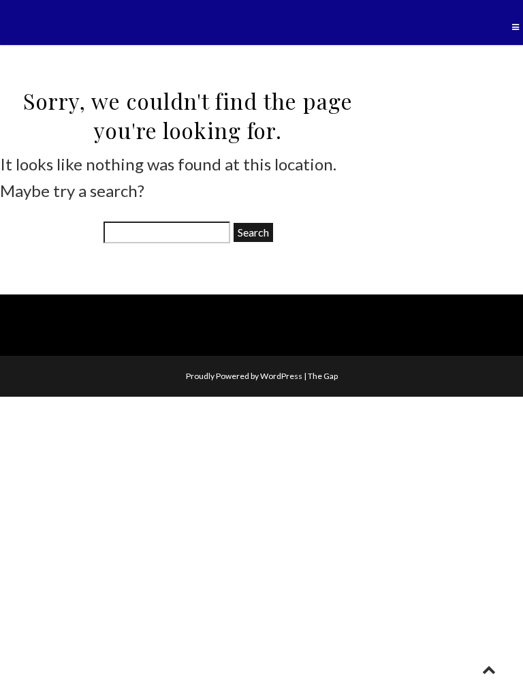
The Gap (323, 376)
